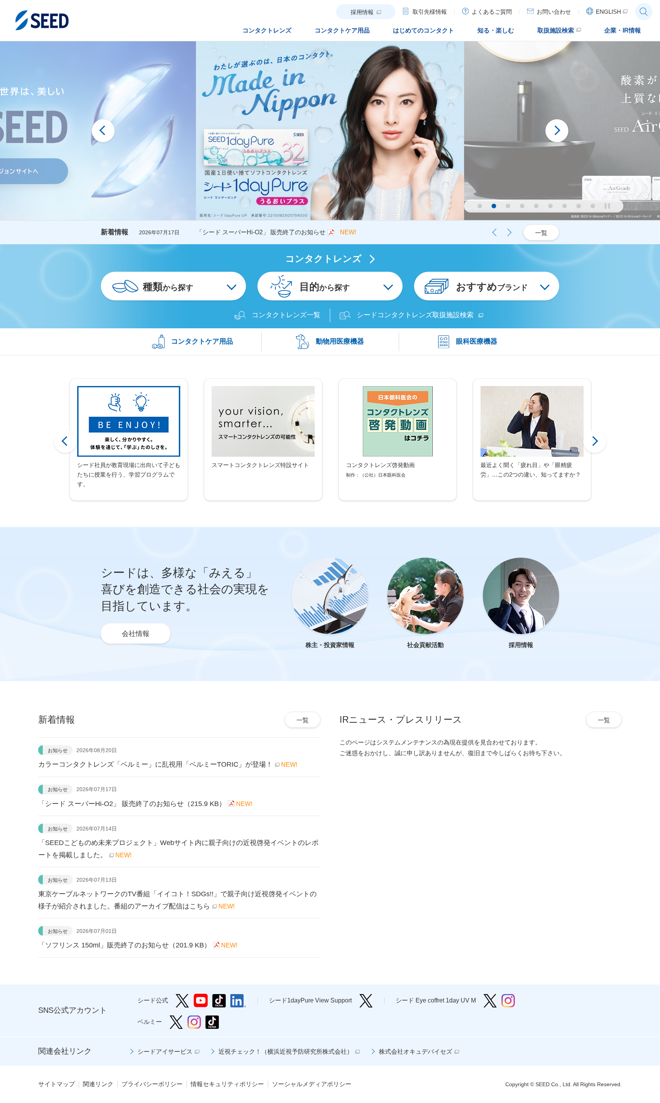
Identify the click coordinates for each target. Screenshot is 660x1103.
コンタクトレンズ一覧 (286, 315)
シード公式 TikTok (219, 1000)
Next (556, 130)
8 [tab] (578, 206)
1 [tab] (479, 206)
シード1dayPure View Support (366, 1000)
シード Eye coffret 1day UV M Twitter (490, 1000)
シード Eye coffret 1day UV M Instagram (508, 1000)
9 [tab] (592, 206)
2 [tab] (494, 206)
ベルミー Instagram (194, 1022)
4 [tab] (522, 206)
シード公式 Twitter (182, 1000)
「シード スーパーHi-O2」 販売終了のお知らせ (260, 232)
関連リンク (98, 1084)
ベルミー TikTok (212, 1022)
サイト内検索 (643, 11)
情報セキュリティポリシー (227, 1084)
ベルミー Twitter (176, 1022)
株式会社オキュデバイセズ (415, 1051)
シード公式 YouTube (201, 1001)
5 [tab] (536, 206)
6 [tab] (550, 206)
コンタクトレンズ (323, 259)
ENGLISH (608, 11)
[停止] (607, 206)
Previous (103, 130)
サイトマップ (56, 1084)
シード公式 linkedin (238, 1000)
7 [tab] (564, 206)
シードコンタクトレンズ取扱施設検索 (415, 315)
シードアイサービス (165, 1051)
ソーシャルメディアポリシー (311, 1084)
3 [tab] (508, 206)
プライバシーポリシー (152, 1084)
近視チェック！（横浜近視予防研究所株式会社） (285, 1051)
